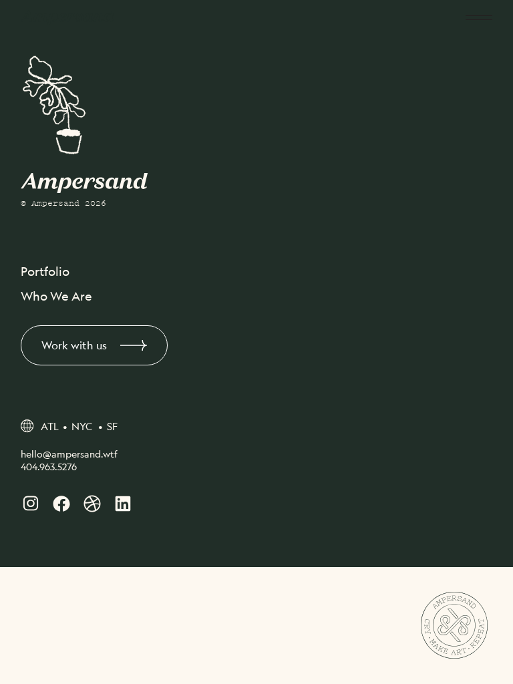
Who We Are (56, 296)
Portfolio (45, 271)
